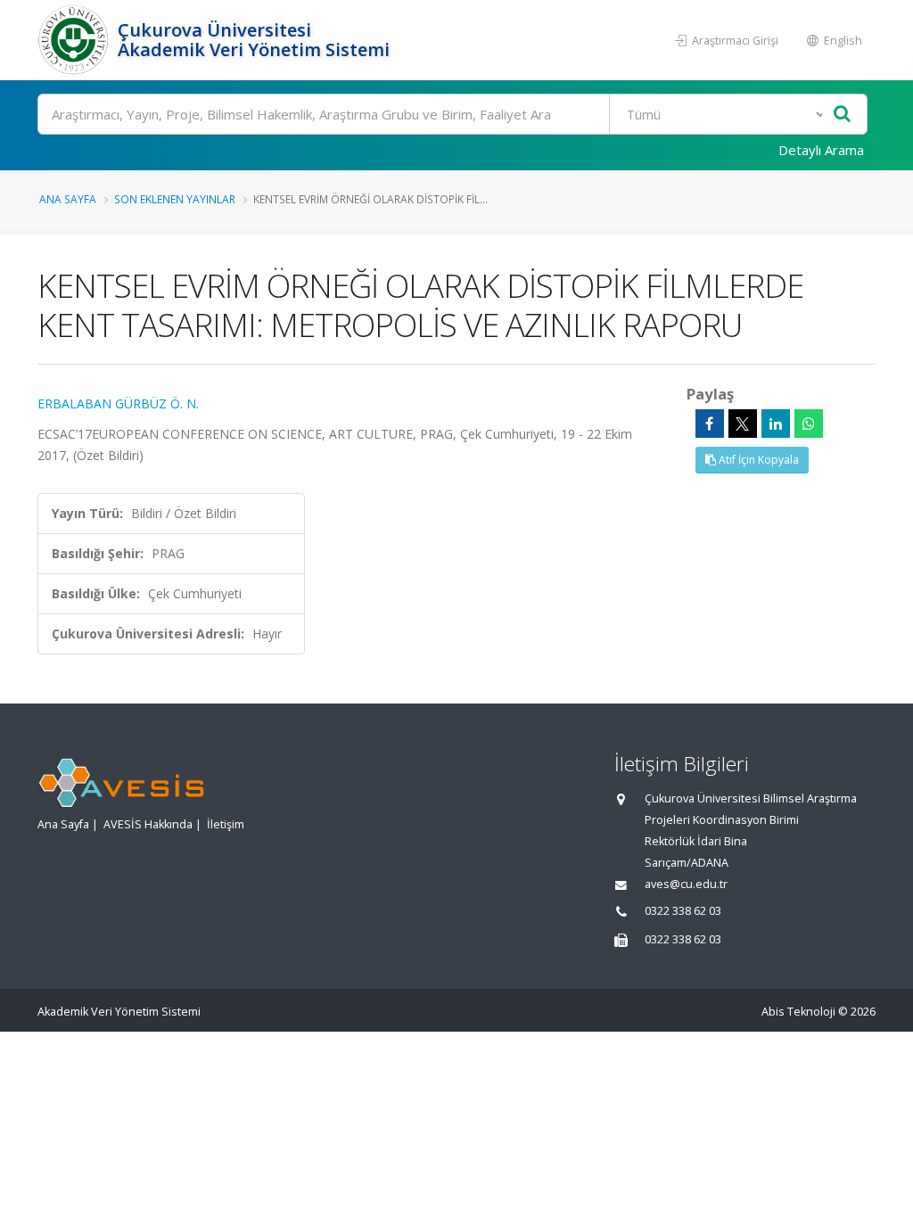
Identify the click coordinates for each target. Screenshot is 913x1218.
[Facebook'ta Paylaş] (709, 423)
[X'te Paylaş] (742, 423)
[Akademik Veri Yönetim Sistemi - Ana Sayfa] (75, 40)
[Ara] (842, 115)
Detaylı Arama (821, 150)
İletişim (225, 824)
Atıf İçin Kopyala (757, 459)
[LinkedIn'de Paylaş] (775, 423)
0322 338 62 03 (683, 910)
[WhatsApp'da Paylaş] (808, 423)
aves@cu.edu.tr (686, 884)
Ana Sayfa (67, 199)
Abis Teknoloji (798, 1011)
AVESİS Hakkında (148, 824)
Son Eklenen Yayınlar (174, 199)
